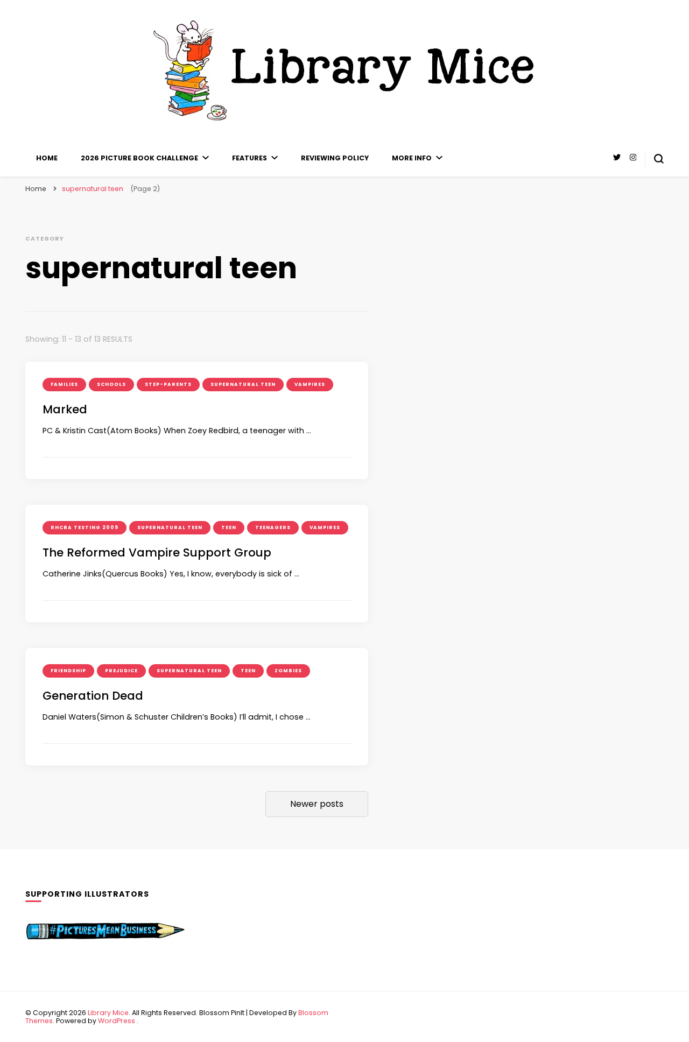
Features (249, 158)
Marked (65, 409)
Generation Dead (93, 695)
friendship (68, 670)
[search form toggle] (659, 159)
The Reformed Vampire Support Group (157, 552)
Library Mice (108, 1012)
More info (412, 158)
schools (111, 384)
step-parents (168, 384)
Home (47, 158)
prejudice (121, 670)
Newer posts (316, 804)
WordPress (116, 1020)
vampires (309, 384)
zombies (288, 670)
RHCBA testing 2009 (84, 527)
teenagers (273, 527)
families (64, 384)
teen (228, 527)
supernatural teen (243, 384)
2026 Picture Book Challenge (139, 158)
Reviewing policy (335, 158)
